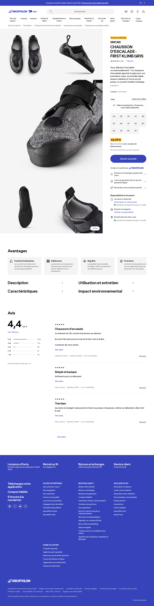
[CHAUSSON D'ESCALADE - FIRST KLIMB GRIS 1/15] (77, 54)
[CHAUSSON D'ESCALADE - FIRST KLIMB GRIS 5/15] (77, 207)
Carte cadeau (139, 20)
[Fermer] (144, 3)
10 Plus (95, 228)
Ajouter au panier (128, 159)
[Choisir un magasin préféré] (126, 11)
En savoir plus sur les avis (18, 364)
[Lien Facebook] (10, 506)
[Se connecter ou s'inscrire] (138, 11)
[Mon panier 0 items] (143, 11)
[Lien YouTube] (20, 506)
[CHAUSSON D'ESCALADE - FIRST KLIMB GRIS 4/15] (25, 207)
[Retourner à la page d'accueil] (23, 11)
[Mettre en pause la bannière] (140, 3)
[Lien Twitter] (15, 506)
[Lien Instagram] (25, 506)
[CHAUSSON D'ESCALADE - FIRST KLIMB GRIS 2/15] (25, 54)
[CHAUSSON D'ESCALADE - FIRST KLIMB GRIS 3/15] (51, 131)
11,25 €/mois (118, 144)
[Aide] (132, 11)
